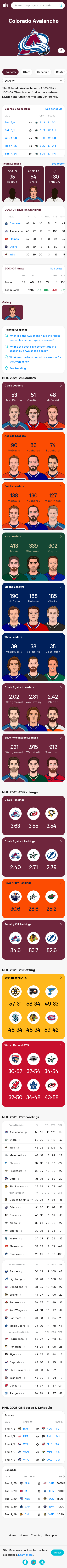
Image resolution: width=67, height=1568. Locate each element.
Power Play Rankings (17, 883)
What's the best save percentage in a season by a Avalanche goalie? (33, 349)
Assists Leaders (15, 436)
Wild (12, 254)
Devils (13, 1385)
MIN (49, 1452)
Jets (12, 1178)
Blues (13, 1163)
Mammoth (16, 1155)
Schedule (43, 72)
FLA (49, 1428)
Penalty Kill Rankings (17, 924)
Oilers (13, 247)
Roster (60, 72)
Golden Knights (19, 1199)
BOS (26, 1428)
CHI (27, 1514)
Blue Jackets (18, 1370)
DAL (49, 1460)
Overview (10, 72)
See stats (56, 268)
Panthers (15, 1318)
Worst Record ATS (16, 1045)
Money (23, 1535)
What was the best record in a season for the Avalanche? (35, 359)
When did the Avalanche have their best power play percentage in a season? (34, 338)
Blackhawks (17, 1186)
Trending (36, 1535)
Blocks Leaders (14, 587)
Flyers (13, 1354)
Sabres (14, 1271)
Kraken (14, 1238)
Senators (15, 1302)
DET (26, 1436)
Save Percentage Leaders (21, 737)
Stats (26, 72)
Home (12, 1535)
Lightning (16, 1279)
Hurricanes (17, 1339)
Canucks (15, 223)
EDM (51, 1506)
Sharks (14, 1231)
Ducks (13, 1215)
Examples (51, 1535)
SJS (42, 122)
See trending (17, 368)
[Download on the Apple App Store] (25, 1562)
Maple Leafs (17, 1326)
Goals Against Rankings (19, 841)
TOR (51, 1491)
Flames (14, 239)
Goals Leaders (13, 385)
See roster (58, 163)
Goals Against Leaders (19, 687)
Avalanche (16, 1132)
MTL (27, 1491)
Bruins (14, 1294)
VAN (26, 1452)
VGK (51, 1514)
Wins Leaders (13, 637)
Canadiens (16, 1287)
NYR (27, 1499)
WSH (26, 1444)
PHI (49, 1436)
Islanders (15, 1378)
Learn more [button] (25, 1555)
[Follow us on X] (42, 1562)
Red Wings (16, 1310)
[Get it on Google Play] (33, 1562)
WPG (26, 1460)
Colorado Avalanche (34, 20)
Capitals (15, 1362)
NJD (49, 1444)
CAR (51, 1483)
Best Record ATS (15, 977)
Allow (57, 1552)
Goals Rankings (14, 800)
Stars (13, 1140)
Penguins (15, 1346)
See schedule (53, 109)
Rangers (15, 1393)
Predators (16, 1171)
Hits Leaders (12, 536)
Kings (13, 1223)
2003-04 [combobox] (10, 80)
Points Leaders (14, 486)
